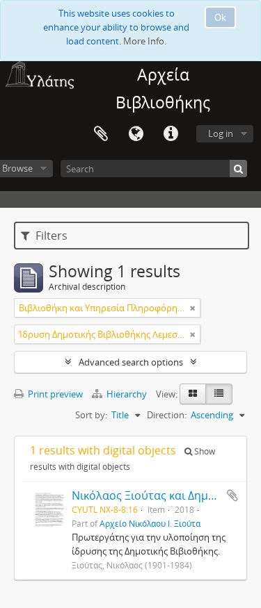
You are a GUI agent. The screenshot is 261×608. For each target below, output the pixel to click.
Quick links (170, 134)
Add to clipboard (232, 495)
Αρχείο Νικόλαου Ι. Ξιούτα (150, 523)
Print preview (54, 394)
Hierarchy (126, 394)
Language (135, 134)
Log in (220, 133)
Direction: (167, 415)
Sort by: (91, 415)
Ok (220, 17)
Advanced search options (131, 362)
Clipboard (101, 134)
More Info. (144, 41)
